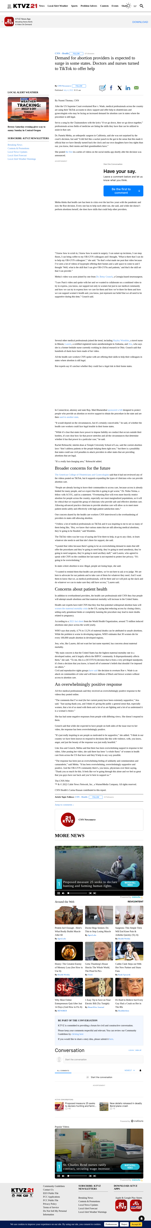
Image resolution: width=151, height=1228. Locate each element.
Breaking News (15, 145)
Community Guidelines (54, 1186)
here (111, 1039)
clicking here (77, 1034)
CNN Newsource (64, 86)
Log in (131, 1050)
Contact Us (48, 1189)
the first (69, 152)
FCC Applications (51, 1197)
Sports (74, 6)
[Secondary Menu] (11, 6)
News (42, 6)
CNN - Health (81, 797)
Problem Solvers (89, 6)
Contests (104, 6)
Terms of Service (51, 1207)
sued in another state (68, 417)
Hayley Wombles (121, 340)
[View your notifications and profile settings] (140, 1070)
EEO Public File (50, 1193)
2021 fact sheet (76, 621)
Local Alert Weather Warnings (22, 159)
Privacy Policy (50, 1204)
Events (115, 6)
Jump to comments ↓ (64, 804)
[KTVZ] (25, 5)
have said (93, 670)
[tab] (63, 1070)
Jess (130, 344)
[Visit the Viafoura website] (137, 1121)
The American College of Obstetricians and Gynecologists (82, 474)
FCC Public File (50, 1200)
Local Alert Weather (58, 6)
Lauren (68, 344)
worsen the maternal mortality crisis (71, 608)
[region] (99, 1085)
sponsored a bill (115, 410)
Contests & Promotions (18, 148)
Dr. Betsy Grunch (104, 276)
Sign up (138, 1050)
